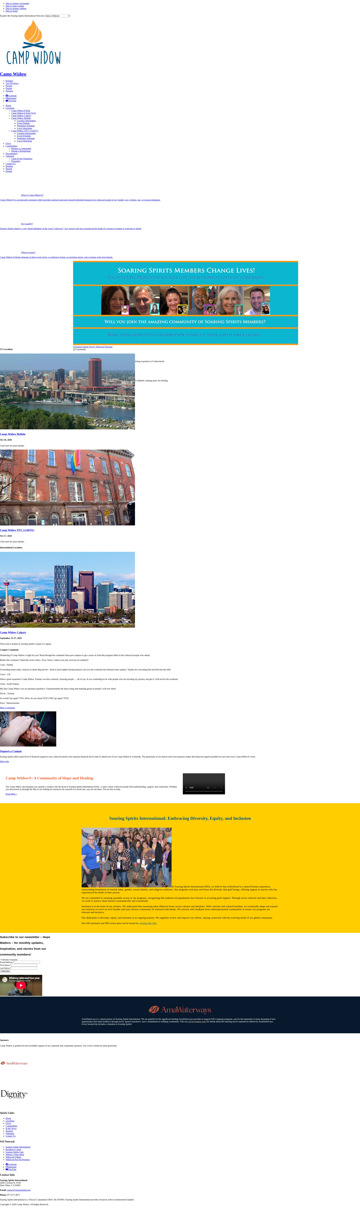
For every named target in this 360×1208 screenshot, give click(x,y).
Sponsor (9, 91)
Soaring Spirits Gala (14, 1152)
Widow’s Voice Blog (15, 1154)
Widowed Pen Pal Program (18, 1159)
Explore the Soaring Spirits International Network (22, 16)
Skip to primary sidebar (16, 8)
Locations (10, 1121)
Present (9, 86)
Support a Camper (11, 751)
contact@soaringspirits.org (19, 1190)
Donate (9, 88)
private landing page (197, 1021)
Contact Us (11, 1136)
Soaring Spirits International (18, 1147)
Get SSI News (12, 83)
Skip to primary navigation (17, 3)
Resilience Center (13, 1149)
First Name (5, 965)
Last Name (5, 968)
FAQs (8, 1123)
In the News (11, 1128)
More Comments (7, 708)
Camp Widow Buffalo (12, 434)
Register (9, 81)
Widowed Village (13, 1157)
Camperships (11, 1126)
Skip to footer (12, 11)
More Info (4, 761)
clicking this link (147, 923)
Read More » (11, 794)
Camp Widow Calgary (13, 632)
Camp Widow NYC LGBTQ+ (17, 530)
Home (8, 1118)
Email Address (7, 962)
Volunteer (10, 1133)
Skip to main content (15, 6)
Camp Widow (13, 73)
